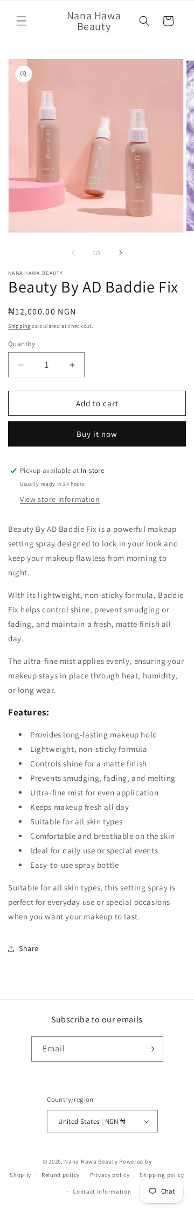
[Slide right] (121, 253)
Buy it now (97, 434)
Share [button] (29, 948)
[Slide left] (73, 253)
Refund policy (60, 1175)
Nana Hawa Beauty (90, 1161)
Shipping (19, 326)
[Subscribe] (151, 1049)
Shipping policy (162, 1175)
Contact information (102, 1191)
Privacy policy (110, 1175)
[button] (21, 21)
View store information (60, 499)
